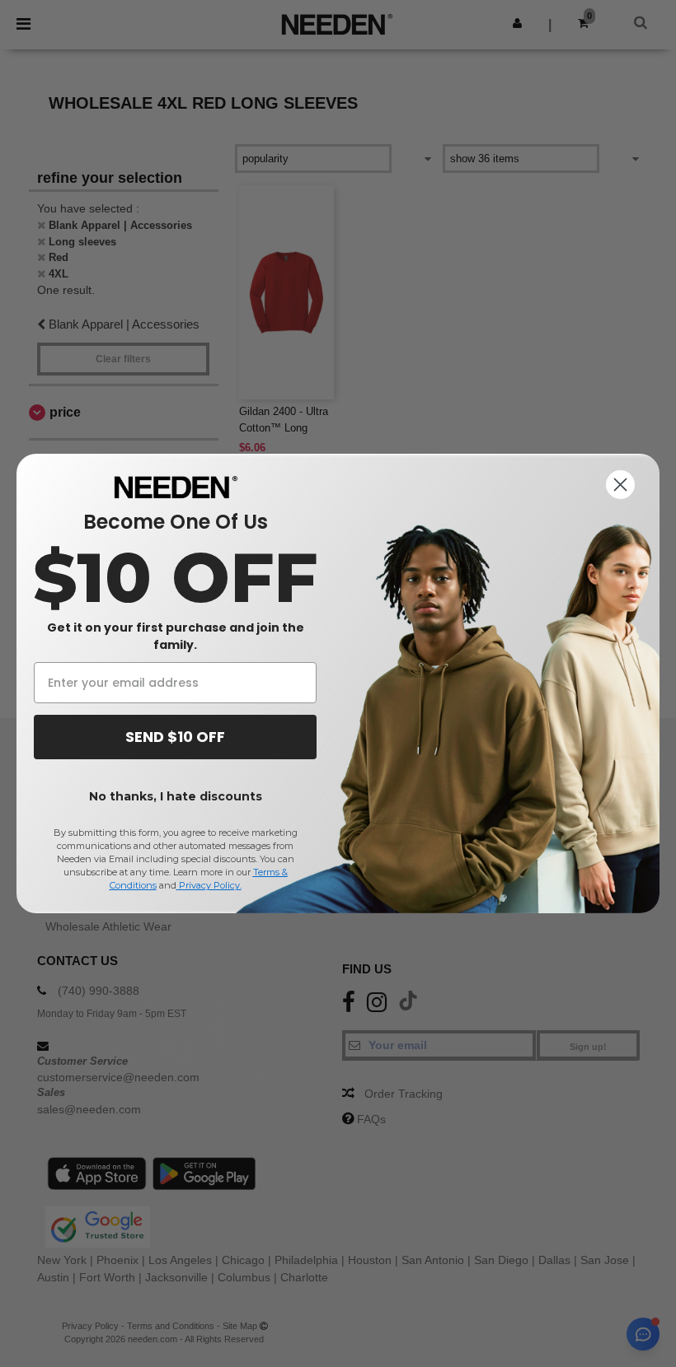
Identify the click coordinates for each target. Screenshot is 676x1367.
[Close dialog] (620, 484)
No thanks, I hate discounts (175, 796)
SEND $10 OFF (175, 736)
